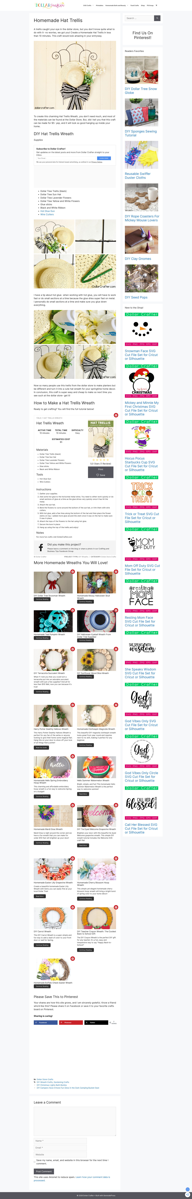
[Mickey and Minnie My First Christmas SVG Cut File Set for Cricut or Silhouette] (142, 381)
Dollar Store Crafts (45, 1079)
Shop (143, 5)
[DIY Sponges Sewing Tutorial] (142, 112)
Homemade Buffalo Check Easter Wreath (53, 983)
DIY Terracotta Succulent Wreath (49, 673)
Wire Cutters (47, 214)
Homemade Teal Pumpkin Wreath (49, 634)
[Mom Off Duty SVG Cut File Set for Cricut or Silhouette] (142, 545)
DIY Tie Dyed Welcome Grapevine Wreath (96, 829)
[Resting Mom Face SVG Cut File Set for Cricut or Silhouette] (142, 596)
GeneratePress (109, 1195)
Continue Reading (42, 599)
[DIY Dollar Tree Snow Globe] (142, 70)
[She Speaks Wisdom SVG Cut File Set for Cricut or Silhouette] (142, 648)
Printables (99, 5)
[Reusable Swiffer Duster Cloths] (142, 155)
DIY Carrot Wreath (42, 931)
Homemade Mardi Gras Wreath (48, 829)
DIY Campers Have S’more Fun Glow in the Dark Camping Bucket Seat (68, 1088)
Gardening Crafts (61, 1082)
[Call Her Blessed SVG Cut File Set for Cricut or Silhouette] (142, 803)
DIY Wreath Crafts (45, 1082)
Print (100, 469)
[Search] (157, 18)
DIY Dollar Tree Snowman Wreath (49, 596)
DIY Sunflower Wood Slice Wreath (93, 673)
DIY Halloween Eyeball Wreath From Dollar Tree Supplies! (94, 635)
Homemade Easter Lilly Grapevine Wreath (53, 882)
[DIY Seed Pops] (142, 278)
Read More (83, 794)
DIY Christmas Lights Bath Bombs (52, 1085)
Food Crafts (135, 5)
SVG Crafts (87, 5)
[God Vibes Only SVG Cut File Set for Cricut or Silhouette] (142, 700)
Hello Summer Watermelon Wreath (93, 780)
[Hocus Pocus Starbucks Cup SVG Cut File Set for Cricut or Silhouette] (142, 437)
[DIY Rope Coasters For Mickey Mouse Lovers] (142, 197)
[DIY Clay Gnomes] (142, 240)
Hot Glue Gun (47, 211)
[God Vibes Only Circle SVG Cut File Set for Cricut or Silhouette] (142, 752)
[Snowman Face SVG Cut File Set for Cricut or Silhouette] (142, 330)
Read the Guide (41, 747)
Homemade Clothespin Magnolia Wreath (96, 729)
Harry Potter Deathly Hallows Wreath (51, 729)
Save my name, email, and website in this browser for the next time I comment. (72, 1162)
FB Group (150, 5)
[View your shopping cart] (156, 5)
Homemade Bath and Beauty (115, 5)
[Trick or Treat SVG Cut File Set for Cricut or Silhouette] (142, 493)
